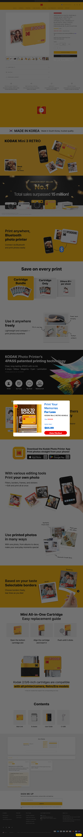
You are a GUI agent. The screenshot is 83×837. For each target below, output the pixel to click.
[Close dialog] (12, 401)
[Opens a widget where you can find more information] (79, 835)
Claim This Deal (55, 433)
